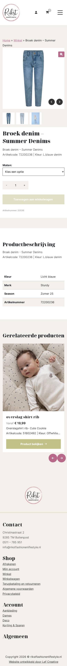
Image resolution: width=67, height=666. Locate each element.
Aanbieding (10, 610)
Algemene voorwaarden (18, 588)
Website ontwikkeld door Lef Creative (33, 661)
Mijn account (11, 569)
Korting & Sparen (14, 625)
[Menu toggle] (60, 12)
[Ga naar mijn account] (36, 12)
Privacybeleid (11, 593)
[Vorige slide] (53, 458)
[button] (61, 54)
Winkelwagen (11, 578)
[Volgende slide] (61, 458)
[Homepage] (13, 12)
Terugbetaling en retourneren (21, 583)
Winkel (18, 40)
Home (6, 40)
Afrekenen (9, 564)
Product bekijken (31, 444)
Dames (7, 615)
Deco (6, 620)
